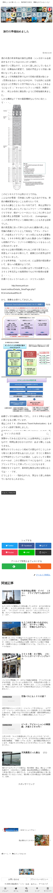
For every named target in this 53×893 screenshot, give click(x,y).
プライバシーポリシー (39, 879)
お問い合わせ (13, 879)
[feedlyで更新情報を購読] (14, 566)
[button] (47, 434)
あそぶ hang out (9, 493)
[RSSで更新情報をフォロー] (39, 566)
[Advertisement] (26, 41)
